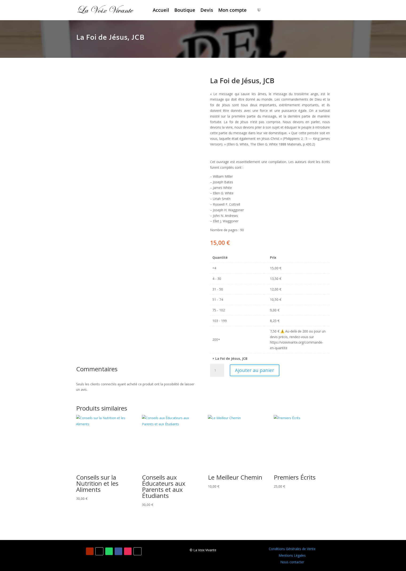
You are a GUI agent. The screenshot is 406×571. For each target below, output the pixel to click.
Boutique (184, 10)
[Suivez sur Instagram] (128, 551)
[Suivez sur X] (137, 551)
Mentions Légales (292, 555)
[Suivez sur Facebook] (118, 551)
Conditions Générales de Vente (292, 549)
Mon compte (232, 10)
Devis (206, 10)
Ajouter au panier (254, 370)
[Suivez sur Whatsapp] (109, 551)
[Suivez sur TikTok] (99, 551)
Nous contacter (292, 562)
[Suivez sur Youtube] (90, 551)
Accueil (161, 10)
